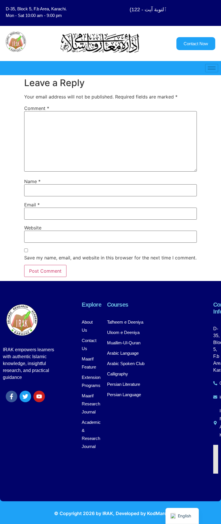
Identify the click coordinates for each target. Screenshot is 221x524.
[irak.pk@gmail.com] (215, 397)
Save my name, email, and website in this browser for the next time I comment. (110, 257)
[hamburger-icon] (211, 68)
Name (32, 181)
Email (32, 204)
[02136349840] (215, 383)
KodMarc (157, 513)
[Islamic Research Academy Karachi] (215, 423)
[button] (197, 13)
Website (32, 227)
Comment (36, 108)
